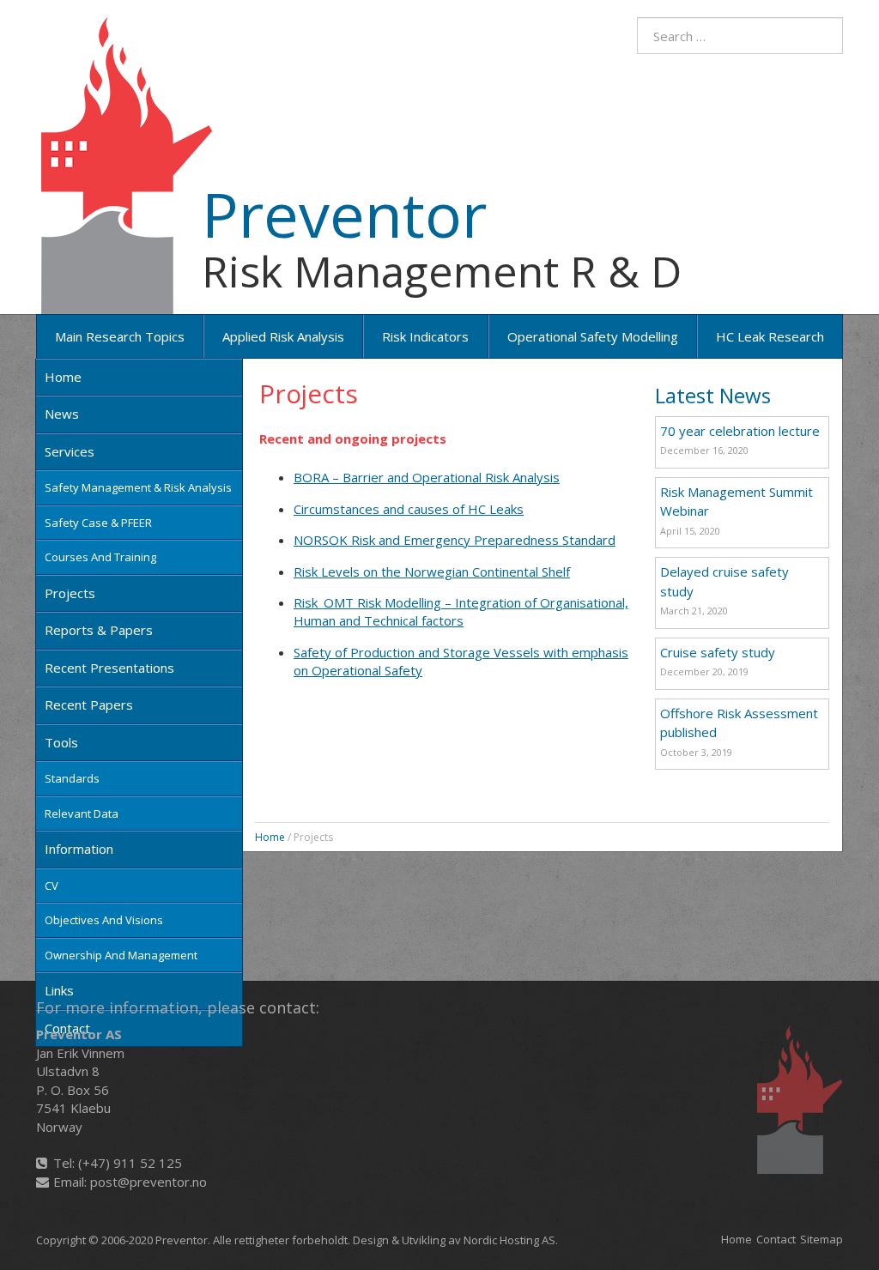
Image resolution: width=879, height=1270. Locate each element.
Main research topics (120, 336)
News (62, 413)
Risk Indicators (425, 336)
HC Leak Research (770, 336)
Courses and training (100, 557)
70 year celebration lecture (740, 430)
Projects (70, 593)
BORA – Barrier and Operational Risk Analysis (427, 477)
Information (79, 848)
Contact (776, 1239)
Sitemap (821, 1239)
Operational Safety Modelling (592, 336)
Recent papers (89, 704)
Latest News (713, 395)
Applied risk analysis (283, 336)
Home (63, 376)
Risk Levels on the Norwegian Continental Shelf (432, 571)
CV (51, 885)
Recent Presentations (109, 667)
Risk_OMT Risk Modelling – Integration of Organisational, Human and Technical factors (461, 611)
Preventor (344, 214)
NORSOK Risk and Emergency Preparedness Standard (454, 539)
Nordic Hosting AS (509, 1240)
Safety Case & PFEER (98, 522)
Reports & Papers (99, 629)
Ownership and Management (121, 955)
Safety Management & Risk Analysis (138, 487)
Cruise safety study (717, 652)
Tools (61, 742)
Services (69, 451)
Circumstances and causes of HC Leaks (409, 508)
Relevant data (81, 813)
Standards (72, 778)
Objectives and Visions (104, 920)
